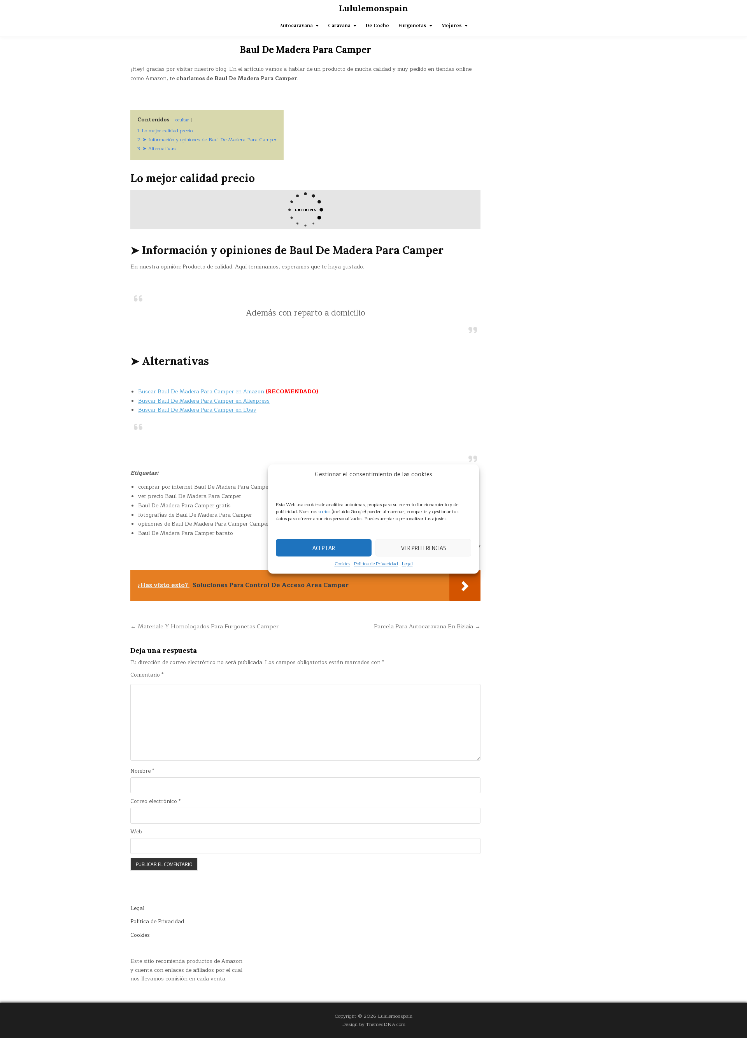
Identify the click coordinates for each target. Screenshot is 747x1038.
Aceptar (323, 547)
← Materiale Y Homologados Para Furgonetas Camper (204, 626)
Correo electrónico (155, 801)
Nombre (142, 771)
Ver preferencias (423, 547)
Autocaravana (296, 25)
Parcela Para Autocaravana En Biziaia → (427, 626)
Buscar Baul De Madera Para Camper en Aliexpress (204, 400)
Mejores (452, 25)
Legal (407, 564)
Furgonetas (412, 25)
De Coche (377, 25)
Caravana (339, 25)
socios (324, 511)
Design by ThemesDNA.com (373, 1024)
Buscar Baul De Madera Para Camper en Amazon (201, 391)
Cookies (342, 564)
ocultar (182, 120)
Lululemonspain (373, 8)
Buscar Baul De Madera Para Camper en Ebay (197, 409)
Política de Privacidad (376, 564)
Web (136, 832)
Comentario (146, 675)
